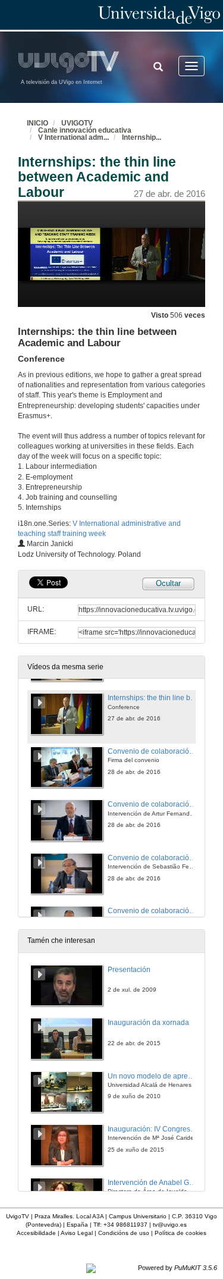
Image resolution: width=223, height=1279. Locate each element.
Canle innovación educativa (84, 130)
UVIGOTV (77, 123)
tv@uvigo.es (170, 1224)
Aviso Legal (77, 1233)
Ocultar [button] (168, 583)
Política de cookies (180, 1233)
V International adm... (73, 137)
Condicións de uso (123, 1233)
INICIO (37, 123)
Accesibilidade (36, 1233)
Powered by (177, 1267)
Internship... (141, 137)
